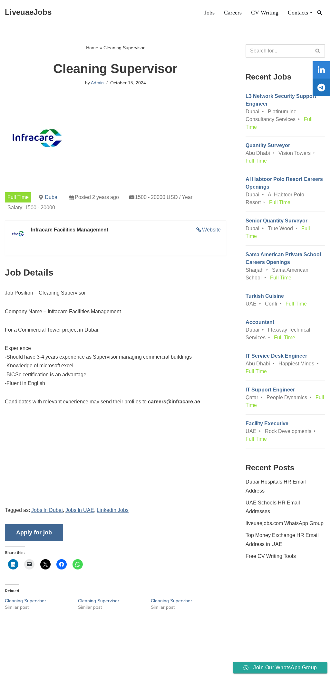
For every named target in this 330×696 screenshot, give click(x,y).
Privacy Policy (55, 671)
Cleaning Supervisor (25, 600)
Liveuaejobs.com (24, 688)
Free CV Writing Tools (271, 556)
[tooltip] (321, 70)
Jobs (209, 12)
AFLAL (84, 688)
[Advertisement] (115, 461)
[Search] (319, 12)
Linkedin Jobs (113, 510)
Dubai (52, 197)
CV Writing (264, 12)
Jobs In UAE (79, 510)
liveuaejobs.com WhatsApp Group (285, 523)
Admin (97, 82)
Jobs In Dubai (47, 510)
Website (211, 229)
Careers (233, 12)
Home (92, 47)
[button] (311, 12)
